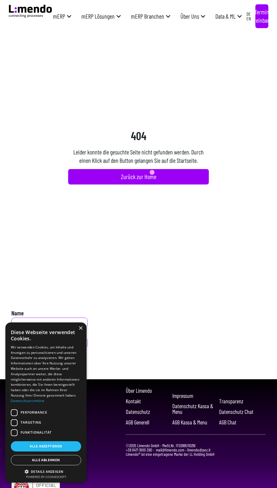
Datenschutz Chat (236, 412)
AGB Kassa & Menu (189, 422)
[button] (62, 16)
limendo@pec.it (198, 449)
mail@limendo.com (170, 449)
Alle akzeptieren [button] (46, 446)
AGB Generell (137, 422)
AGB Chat (227, 422)
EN (248, 18)
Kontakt (133, 401)
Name (17, 313)
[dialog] (46, 402)
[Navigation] (30, 11)
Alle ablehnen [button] (46, 460)
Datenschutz (138, 412)
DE (248, 14)
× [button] (80, 328)
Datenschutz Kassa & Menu (192, 409)
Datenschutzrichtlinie (27, 400)
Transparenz (231, 401)
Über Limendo (139, 391)
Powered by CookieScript (46, 477)
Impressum (182, 396)
